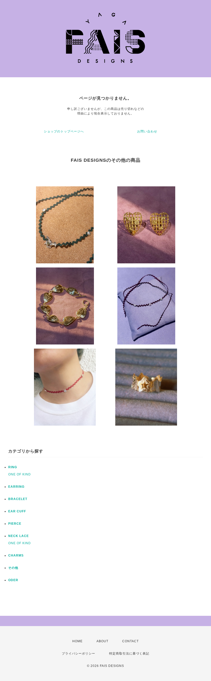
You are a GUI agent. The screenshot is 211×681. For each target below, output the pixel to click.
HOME (77, 641)
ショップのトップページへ (64, 131)
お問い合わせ (147, 131)
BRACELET (17, 499)
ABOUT (102, 641)
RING (12, 467)
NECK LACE (18, 536)
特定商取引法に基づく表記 (129, 653)
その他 (13, 568)
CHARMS (16, 555)
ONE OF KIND (19, 474)
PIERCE (14, 523)
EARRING (16, 486)
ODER (13, 580)
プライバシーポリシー (78, 653)
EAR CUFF (17, 511)
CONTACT (130, 641)
